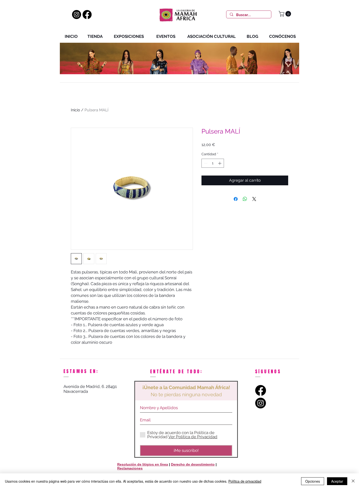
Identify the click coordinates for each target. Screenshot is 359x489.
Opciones (312, 481)
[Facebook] (87, 14)
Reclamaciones (130, 468)
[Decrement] (205, 163)
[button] (285, 14)
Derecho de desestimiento (193, 464)
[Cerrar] (353, 481)
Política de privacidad (244, 481)
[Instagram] (76, 14)
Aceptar (337, 481)
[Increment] (220, 163)
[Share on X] (254, 199)
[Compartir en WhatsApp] (245, 199)
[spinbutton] (212, 163)
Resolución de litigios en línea (142, 464)
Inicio (75, 110)
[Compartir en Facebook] (236, 199)
